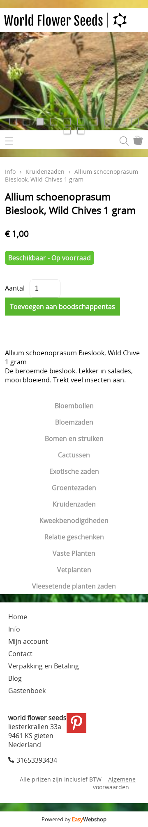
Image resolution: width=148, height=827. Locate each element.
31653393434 (36, 760)
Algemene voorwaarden (114, 783)
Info (10, 171)
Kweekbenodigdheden (74, 520)
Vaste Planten (74, 553)
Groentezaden (74, 487)
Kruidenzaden (74, 504)
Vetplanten (74, 569)
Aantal (15, 288)
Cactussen (74, 454)
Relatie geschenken (74, 536)
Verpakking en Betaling (43, 665)
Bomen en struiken (74, 438)
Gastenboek (27, 690)
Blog (15, 678)
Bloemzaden (74, 422)
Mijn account (28, 641)
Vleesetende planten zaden (74, 586)
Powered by (74, 819)
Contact (20, 653)
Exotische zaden (74, 471)
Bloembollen (74, 405)
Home (17, 616)
